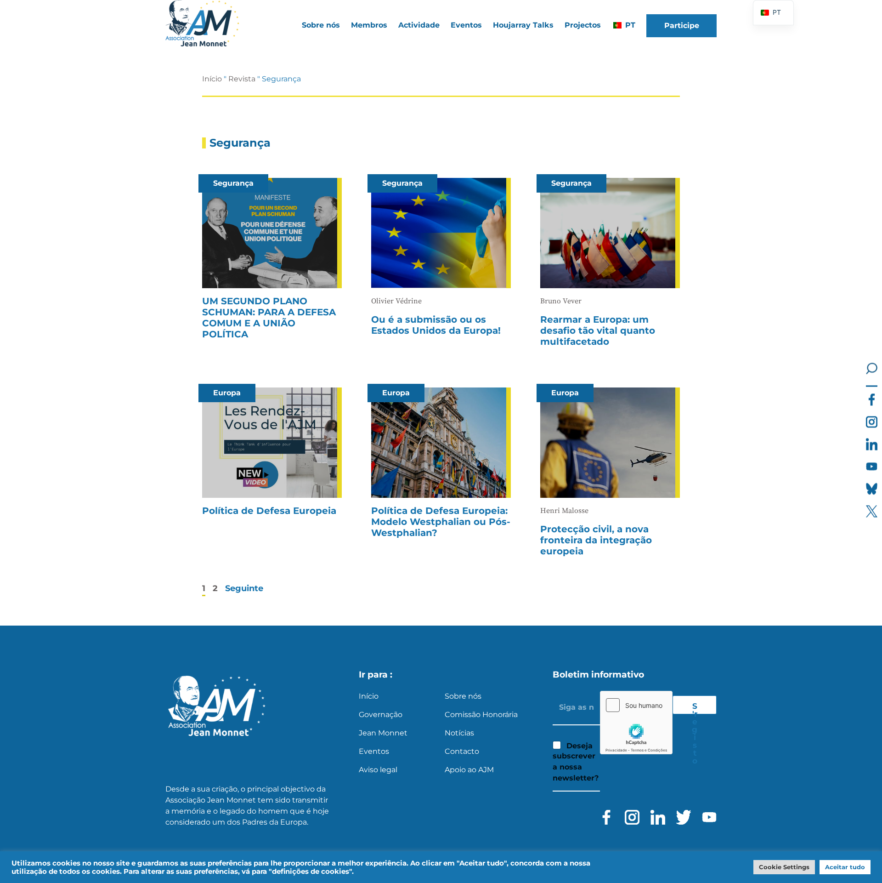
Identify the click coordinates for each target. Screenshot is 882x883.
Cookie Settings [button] (784, 867)
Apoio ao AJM (469, 769)
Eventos (466, 25)
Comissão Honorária (481, 714)
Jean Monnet (383, 733)
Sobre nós (463, 696)
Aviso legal (378, 769)
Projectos (583, 25)
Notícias (459, 733)
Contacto (462, 751)
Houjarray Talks (523, 25)
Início (212, 78)
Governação (380, 714)
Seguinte (244, 588)
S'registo (694, 707)
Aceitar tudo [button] (845, 867)
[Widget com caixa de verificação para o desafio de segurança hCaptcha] (636, 722)
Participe (681, 25)
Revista (241, 78)
